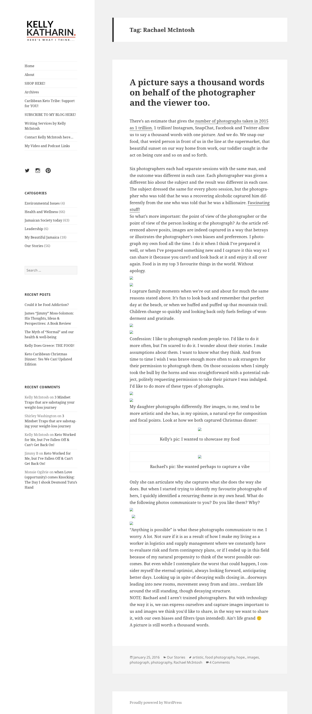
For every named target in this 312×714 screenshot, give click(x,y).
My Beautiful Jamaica (42, 237)
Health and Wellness (41, 211)
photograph (139, 662)
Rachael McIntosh (188, 662)
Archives (32, 92)
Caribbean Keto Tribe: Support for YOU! (50, 103)
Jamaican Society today (43, 220)
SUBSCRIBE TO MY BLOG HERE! (50, 114)
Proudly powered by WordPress (156, 702)
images (253, 657)
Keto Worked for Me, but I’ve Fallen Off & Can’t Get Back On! (50, 439)
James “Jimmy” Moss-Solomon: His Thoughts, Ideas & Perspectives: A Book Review (49, 318)
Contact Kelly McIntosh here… (49, 137)
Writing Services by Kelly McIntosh (45, 126)
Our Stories (34, 245)
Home (29, 66)
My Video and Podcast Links (47, 146)
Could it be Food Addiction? (47, 304)
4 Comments (219, 662)
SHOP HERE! (35, 83)
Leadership (34, 228)
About (29, 74)
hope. (241, 657)
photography (161, 662)
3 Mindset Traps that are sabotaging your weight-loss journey (50, 402)
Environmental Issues (42, 203)
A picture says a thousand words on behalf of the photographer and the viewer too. (197, 92)
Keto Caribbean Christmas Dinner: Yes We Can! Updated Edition (48, 359)
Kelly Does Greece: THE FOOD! (49, 345)
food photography (220, 657)
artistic (198, 657)
